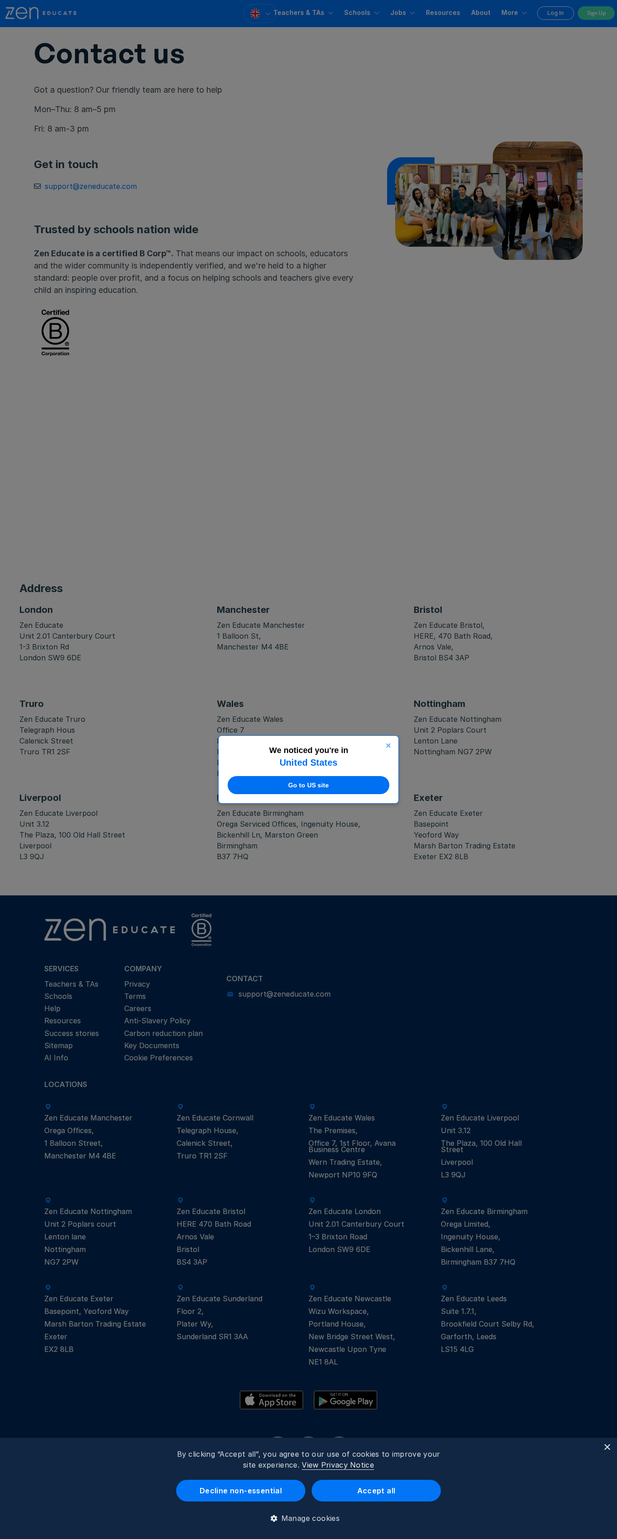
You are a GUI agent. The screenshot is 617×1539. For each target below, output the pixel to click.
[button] (308, 1518)
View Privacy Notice (338, 1464)
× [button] (606, 1447)
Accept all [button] (376, 1490)
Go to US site (308, 785)
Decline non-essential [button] (241, 1490)
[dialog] (308, 1488)
